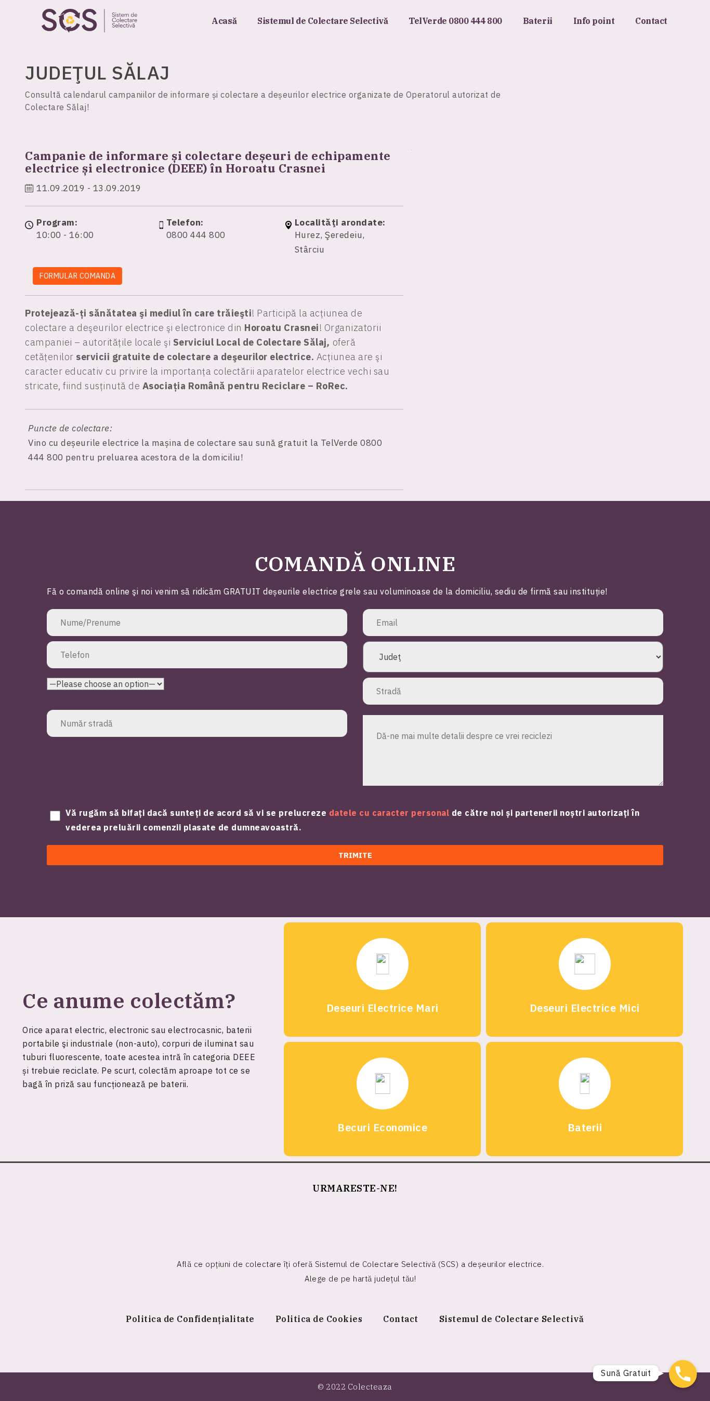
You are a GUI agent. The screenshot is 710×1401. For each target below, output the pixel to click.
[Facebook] (355, 1222)
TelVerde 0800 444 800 (455, 21)
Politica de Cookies (319, 1319)
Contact (651, 21)
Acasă (224, 21)
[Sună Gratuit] (683, 1374)
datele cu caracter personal (390, 813)
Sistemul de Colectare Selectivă (322, 21)
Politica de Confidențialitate (190, 1319)
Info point (594, 21)
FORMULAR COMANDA (77, 276)
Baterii (538, 21)
